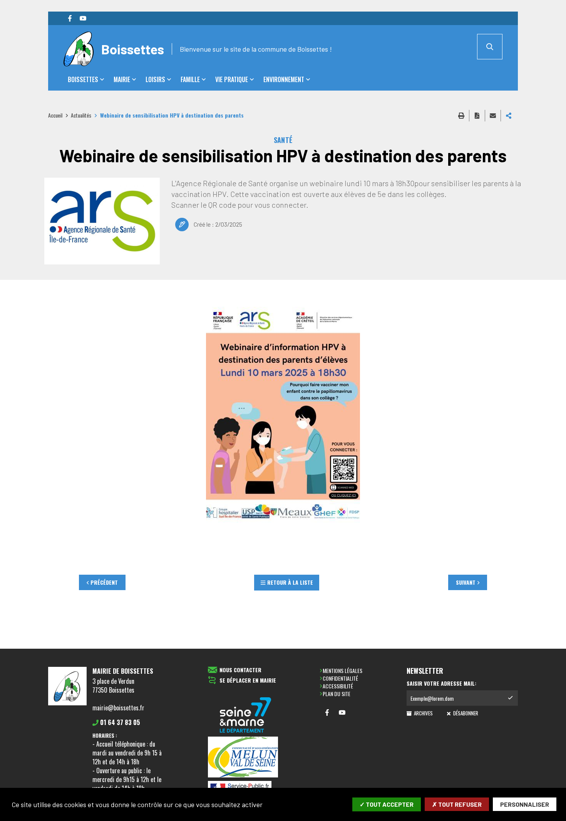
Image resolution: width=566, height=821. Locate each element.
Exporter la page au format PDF (477, 115)
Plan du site (336, 694)
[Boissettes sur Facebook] (70, 18)
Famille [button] (190, 79)
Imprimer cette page (461, 115)
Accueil (55, 115)
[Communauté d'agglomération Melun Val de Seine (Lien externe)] (245, 758)
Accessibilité (338, 686)
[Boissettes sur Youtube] (83, 18)
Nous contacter (240, 670)
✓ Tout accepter (387, 804)
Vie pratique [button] (231, 79)
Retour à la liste (290, 582)
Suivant (466, 582)
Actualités (81, 115)
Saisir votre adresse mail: (441, 683)
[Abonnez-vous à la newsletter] (510, 698)
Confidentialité (340, 678)
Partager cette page (508, 115)
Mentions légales (342, 670)
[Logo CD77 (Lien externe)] (245, 715)
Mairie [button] (122, 79)
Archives (423, 713)
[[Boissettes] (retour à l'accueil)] (67, 704)
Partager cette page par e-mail (493, 115)
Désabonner (465, 713)
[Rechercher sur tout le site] (489, 46)
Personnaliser (524, 804)
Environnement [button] (283, 79)
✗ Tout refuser (457, 804)
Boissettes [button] (83, 79)
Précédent (104, 582)
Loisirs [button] (155, 79)
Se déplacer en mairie (247, 680)
